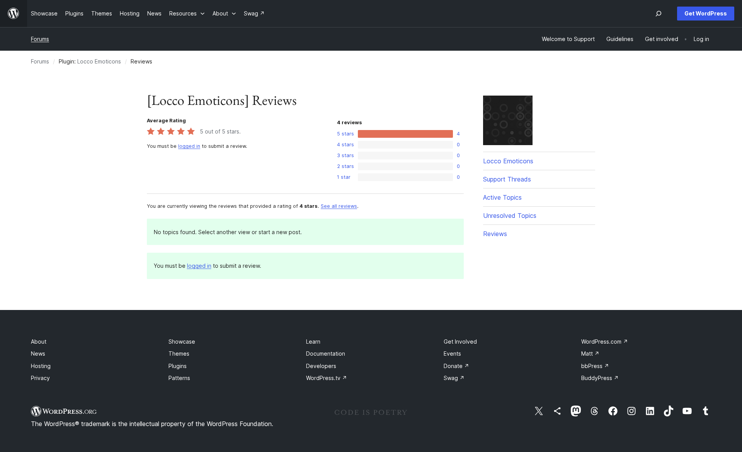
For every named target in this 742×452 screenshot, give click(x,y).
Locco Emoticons (99, 61)
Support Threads (507, 179)
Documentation (325, 353)
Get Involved (460, 341)
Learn (313, 341)
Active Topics (502, 197)
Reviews (495, 234)
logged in (189, 146)
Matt (590, 353)
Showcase (181, 341)
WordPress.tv (326, 378)
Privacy (40, 378)
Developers (321, 366)
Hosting (41, 366)
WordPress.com (604, 341)
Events (452, 353)
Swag (454, 378)
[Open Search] (658, 13)
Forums (40, 39)
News (38, 353)
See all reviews (339, 206)
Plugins (177, 366)
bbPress (595, 366)
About (38, 341)
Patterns (179, 378)
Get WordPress (705, 13)
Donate (456, 366)
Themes (178, 353)
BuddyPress (600, 378)
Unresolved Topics (509, 215)
